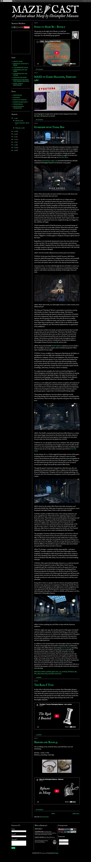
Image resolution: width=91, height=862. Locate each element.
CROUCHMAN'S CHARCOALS (18, 107)
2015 (15, 150)
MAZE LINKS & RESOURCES (18, 84)
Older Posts (76, 813)
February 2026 (19, 128)
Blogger (56, 853)
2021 (15, 137)
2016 (15, 147)
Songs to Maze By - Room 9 (49, 27)
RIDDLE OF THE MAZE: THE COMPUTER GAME (21, 80)
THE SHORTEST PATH (20, 67)
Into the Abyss (63, 157)
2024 (15, 134)
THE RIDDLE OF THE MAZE (20, 70)
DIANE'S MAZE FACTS (20, 102)
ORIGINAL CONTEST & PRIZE (21, 64)
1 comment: (39, 677)
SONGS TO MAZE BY (20, 100)
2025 (15, 131)
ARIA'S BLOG (17, 95)
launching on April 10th (50, 161)
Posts (61, 840)
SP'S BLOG (16, 97)
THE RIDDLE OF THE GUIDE (20, 74)
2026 (15, 118)
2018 (15, 142)
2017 (15, 145)
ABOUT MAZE (18, 61)
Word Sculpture (56, 346)
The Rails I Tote (43, 685)
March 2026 (18, 121)
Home (53, 813)
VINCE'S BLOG (18, 104)
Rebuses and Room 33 (45, 742)
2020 (15, 139)
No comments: (39, 69)
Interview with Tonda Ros (49, 127)
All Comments (64, 843)
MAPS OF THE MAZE (20, 77)
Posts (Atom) (45, 817)
